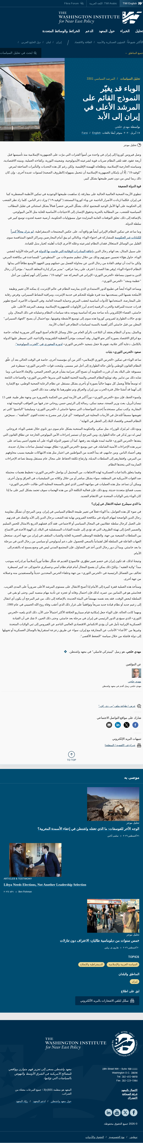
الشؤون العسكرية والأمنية (110, 42)
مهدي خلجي (122, 126)
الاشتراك (132, 1097)
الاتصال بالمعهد (129, 1090)
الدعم (89, 31)
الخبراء (125, 31)
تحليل (139, 31)
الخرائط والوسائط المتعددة (61, 31)
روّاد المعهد (22, 1101)
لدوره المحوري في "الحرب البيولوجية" (39, 344)
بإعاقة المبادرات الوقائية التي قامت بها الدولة (66, 251)
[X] (127, 725)
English (96, 132)
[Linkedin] (118, 725)
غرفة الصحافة (129, 1093)
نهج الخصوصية (116, 1137)
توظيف (133, 1137)
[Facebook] (135, 725)
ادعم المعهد (39, 1101)
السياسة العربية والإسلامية (123, 964)
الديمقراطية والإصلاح (91, 964)
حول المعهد (107, 31)
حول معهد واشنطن (61, 1101)
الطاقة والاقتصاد (83, 42)
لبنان (48, 42)
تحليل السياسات (130, 78)
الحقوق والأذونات (94, 1137)
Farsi (85, 132)
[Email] (109, 725)
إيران (58, 42)
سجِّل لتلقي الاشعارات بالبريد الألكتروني (104, 1000)
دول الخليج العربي (30, 42)
